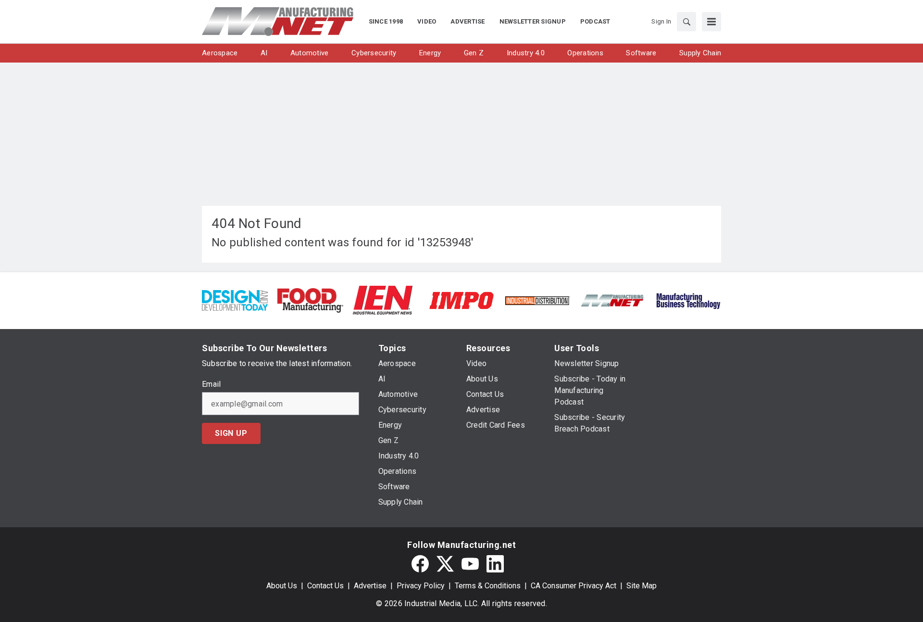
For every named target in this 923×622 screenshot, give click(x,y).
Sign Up (231, 433)
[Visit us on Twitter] (445, 563)
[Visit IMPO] (461, 300)
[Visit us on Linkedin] (495, 563)
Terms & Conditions (488, 585)
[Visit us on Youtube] (470, 563)
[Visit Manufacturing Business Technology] (688, 300)
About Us (281, 585)
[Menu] (711, 21)
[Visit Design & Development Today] (235, 300)
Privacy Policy (421, 585)
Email (211, 384)
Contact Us (325, 585)
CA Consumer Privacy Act (573, 585)
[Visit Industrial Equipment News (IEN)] (382, 300)
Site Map (641, 585)
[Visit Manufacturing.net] (613, 300)
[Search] (686, 21)
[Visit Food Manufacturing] (310, 300)
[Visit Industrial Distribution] (537, 300)
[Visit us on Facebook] (420, 563)
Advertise (370, 585)
